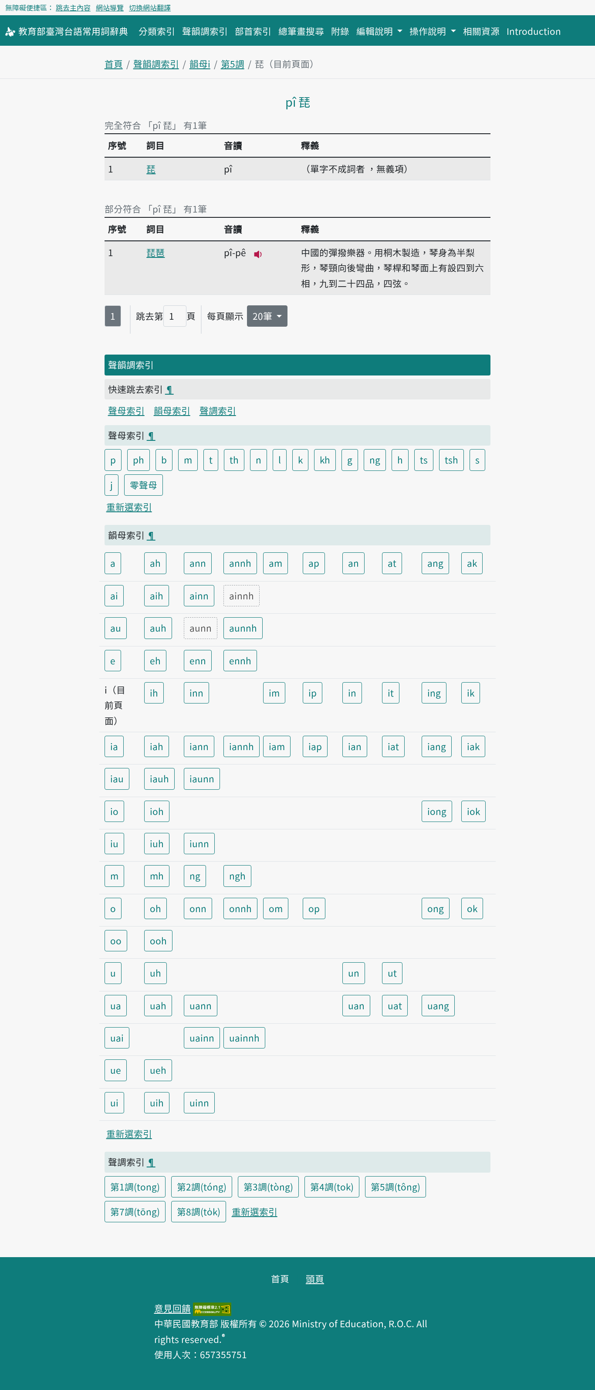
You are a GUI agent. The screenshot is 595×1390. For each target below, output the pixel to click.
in (352, 692)
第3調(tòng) (268, 1186)
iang (436, 746)
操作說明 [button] (428, 30)
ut (392, 972)
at (392, 562)
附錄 (340, 30)
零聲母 (143, 484)
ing (434, 692)
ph (138, 459)
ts (424, 459)
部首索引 (253, 30)
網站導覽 (110, 7)
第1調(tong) (135, 1186)
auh (158, 627)
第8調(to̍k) (198, 1211)
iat (393, 746)
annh (240, 562)
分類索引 (157, 30)
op (314, 908)
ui (114, 1102)
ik (470, 692)
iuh (157, 843)
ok (472, 908)
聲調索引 (217, 410)
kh (325, 459)
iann (199, 746)
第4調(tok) (332, 1186)
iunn (199, 843)
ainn (199, 595)
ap (313, 562)
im (274, 692)
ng (374, 459)
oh (155, 908)
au (115, 627)
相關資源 (481, 30)
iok (473, 811)
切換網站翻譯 (150, 7)
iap (315, 746)
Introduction (534, 30)
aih (156, 595)
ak (472, 562)
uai (117, 1037)
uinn (199, 1102)
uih (157, 1102)
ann (197, 562)
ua (115, 1005)
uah (158, 1005)
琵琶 (155, 252)
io (114, 811)
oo (116, 940)
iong (436, 811)
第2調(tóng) (202, 1186)
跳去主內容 (73, 7)
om (276, 908)
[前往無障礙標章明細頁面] (212, 1308)
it (391, 692)
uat (395, 1005)
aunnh (243, 627)
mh (157, 875)
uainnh (244, 1037)
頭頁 (315, 1278)
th (234, 459)
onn (197, 908)
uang (438, 1005)
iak (473, 746)
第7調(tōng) (135, 1211)
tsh (451, 459)
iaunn (201, 778)
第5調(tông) (395, 1186)
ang (435, 562)
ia (114, 746)
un (353, 972)
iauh (159, 778)
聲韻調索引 (205, 30)
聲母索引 (126, 410)
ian (355, 746)
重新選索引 (129, 506)
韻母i (199, 63)
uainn (201, 1037)
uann (200, 1005)
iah (156, 746)
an (353, 562)
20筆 (263, 315)
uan (356, 1005)
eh (155, 660)
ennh (240, 660)
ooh (158, 940)
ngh (237, 875)
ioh (157, 811)
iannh (241, 746)
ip (312, 692)
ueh (158, 1069)
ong (435, 908)
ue (115, 1069)
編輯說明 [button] (375, 30)
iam (277, 746)
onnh (240, 908)
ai (114, 595)
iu (114, 843)
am (275, 562)
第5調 (232, 63)
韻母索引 (172, 410)
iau (117, 778)
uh (155, 972)
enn (197, 660)
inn (196, 692)
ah (155, 562)
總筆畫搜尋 (301, 30)
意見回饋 (172, 1308)
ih (154, 692)
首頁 (114, 63)
